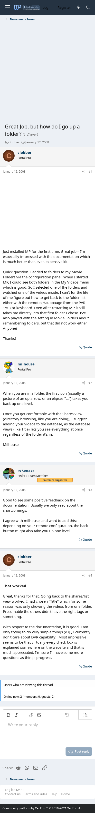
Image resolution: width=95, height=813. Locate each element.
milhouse (26, 364)
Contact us (12, 794)
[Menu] (7, 7)
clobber (13, 142)
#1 (90, 171)
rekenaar (26, 470)
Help (53, 794)
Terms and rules (35, 794)
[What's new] (78, 7)
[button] (8, 715)
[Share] (84, 172)
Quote (87, 347)
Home (65, 794)
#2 (90, 383)
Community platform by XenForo (43, 808)
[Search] (88, 7)
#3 (90, 490)
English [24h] (14, 789)
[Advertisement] (47, 73)
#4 (90, 575)
